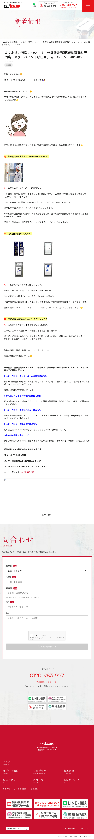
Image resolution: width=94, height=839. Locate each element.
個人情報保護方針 (70, 829)
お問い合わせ (84, 829)
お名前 (10, 577)
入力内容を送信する (47, 646)
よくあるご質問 (20, 789)
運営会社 (34, 789)
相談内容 (11, 566)
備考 (7, 613)
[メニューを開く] (88, 6)
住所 (9, 602)
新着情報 (13, 42)
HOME (5, 42)
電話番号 (11, 588)
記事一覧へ (47, 515)
